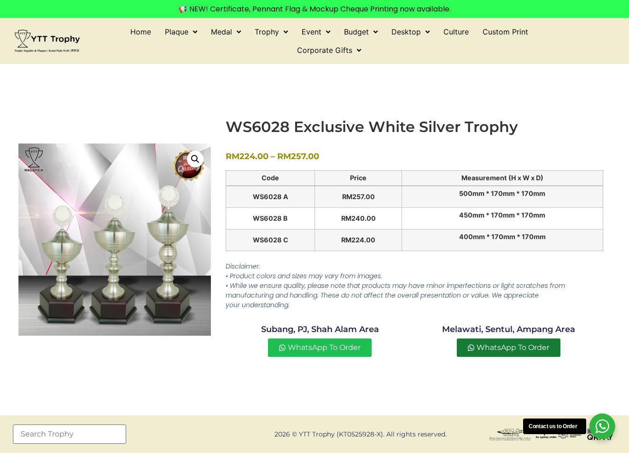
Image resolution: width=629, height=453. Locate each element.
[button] (195, 159)
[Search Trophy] (69, 434)
